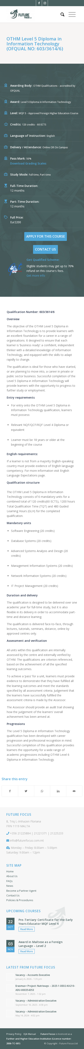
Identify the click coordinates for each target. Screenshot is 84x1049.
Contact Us (45, 249)
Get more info (36, 275)
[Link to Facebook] (39, 3)
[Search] (62, 14)
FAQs (9, 881)
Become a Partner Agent (21, 891)
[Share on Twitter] (26, 791)
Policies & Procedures (19, 900)
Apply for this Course (45, 236)
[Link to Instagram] (45, 3)
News (9, 886)
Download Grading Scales (28, 163)
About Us (12, 876)
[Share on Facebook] (10, 791)
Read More (26, 929)
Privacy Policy (13, 1033)
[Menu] (72, 14)
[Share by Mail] (74, 791)
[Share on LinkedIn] (58, 791)
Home (10, 871)
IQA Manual (29, 1033)
